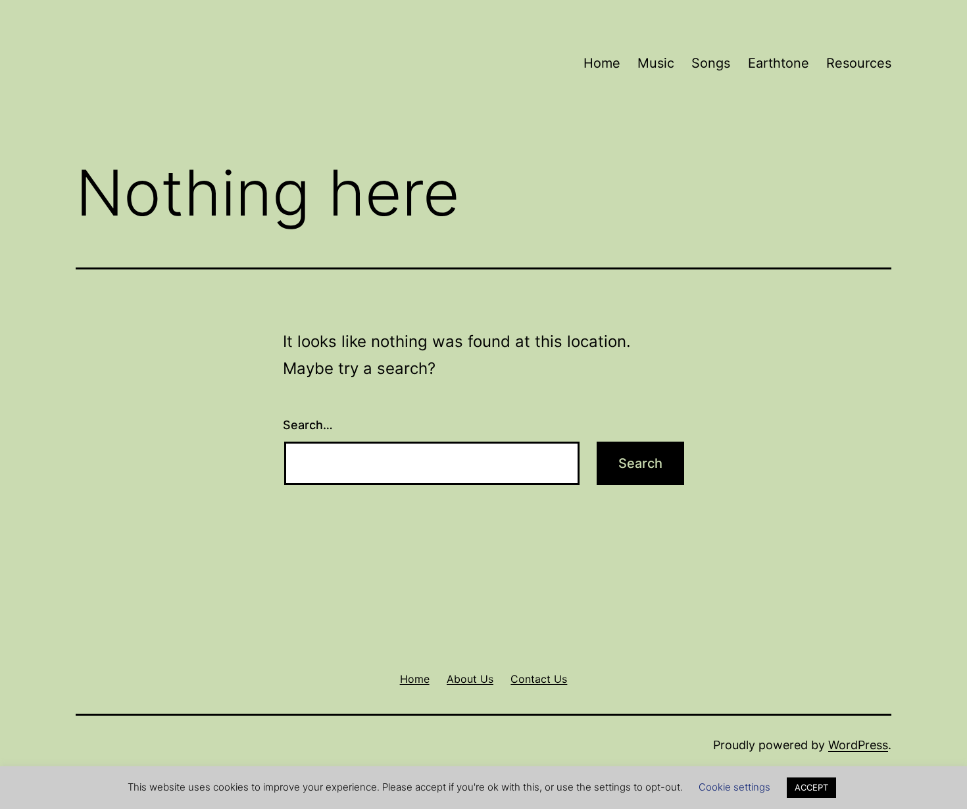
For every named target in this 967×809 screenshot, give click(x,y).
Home (601, 63)
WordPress (858, 745)
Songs (710, 63)
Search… (308, 425)
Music (655, 63)
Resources (858, 63)
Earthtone (778, 63)
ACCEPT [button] (811, 787)
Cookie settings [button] (734, 787)
